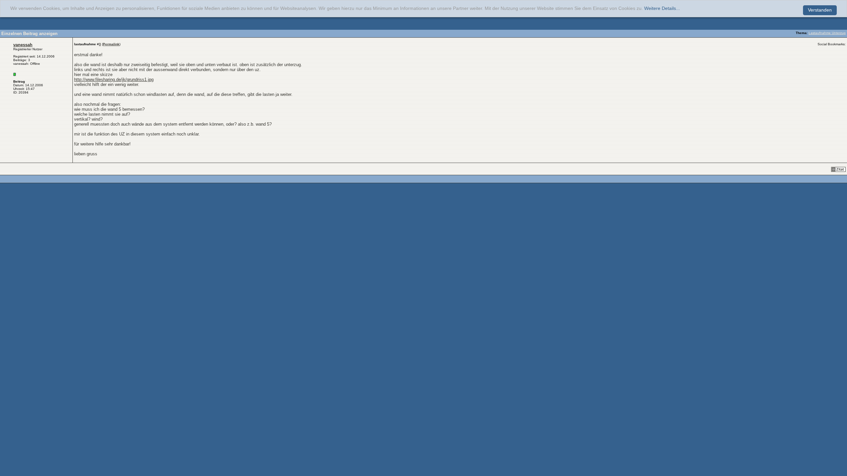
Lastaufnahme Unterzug (827, 33)
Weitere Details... (662, 8)
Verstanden (820, 10)
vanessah (22, 44)
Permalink (111, 44)
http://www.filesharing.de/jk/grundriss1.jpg (114, 79)
